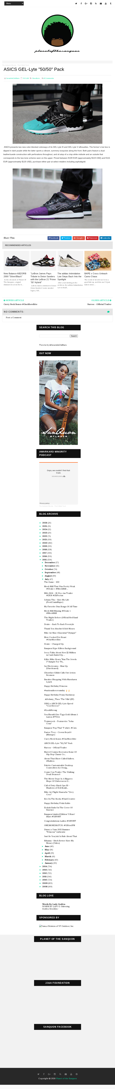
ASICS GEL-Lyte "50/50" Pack (58, 743)
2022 (45, 536)
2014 (45, 866)
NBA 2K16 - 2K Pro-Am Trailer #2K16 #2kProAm (58, 594)
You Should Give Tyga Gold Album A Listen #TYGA (61, 715)
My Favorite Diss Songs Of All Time (60, 606)
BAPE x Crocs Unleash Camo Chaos (95, 275)
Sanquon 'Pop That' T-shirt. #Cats (60, 728)
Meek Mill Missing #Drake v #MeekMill (57, 612)
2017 (44, 553)
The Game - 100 (51, 582)
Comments (49, 78)
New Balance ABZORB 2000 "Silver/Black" (15, 275)
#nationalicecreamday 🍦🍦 (57, 690)
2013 (44, 870)
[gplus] (86, 3)
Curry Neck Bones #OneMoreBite (60, 739)
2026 (45, 522)
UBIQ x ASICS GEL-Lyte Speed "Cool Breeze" (58, 704)
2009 (45, 883)
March (48, 856)
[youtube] (106, 3)
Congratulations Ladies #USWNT (60, 821)
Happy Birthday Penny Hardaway (59, 695)
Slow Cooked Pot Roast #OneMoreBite (55, 638)
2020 (45, 543)
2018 (44, 549)
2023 (45, 532)
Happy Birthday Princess (55, 686)
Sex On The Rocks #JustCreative (59, 799)
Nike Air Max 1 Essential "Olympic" (60, 633)
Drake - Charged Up (54, 644)
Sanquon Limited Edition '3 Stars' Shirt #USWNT (59, 815)
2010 (45, 880)
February (49, 860)
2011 (44, 876)
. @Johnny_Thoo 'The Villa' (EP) (59, 699)
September (51, 572)
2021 (44, 539)
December (50, 562)
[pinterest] (77, 1074)
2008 (45, 886)
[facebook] (81, 3)
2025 (45, 526)
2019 (45, 546)
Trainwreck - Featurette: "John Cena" (58, 722)
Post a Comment (13, 317)
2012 (44, 873)
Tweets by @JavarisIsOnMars (53, 345)
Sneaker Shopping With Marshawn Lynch (60, 680)
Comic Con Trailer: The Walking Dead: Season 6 (59, 773)
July (47, 579)
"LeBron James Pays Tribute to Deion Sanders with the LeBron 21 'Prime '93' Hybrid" (43, 278)
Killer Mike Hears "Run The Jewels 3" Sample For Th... (60, 660)
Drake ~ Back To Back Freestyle (59, 624)
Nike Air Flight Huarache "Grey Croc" (59, 793)
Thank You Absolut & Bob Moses (59, 628)
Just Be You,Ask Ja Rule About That (60, 836)
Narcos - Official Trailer (55, 747)
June (47, 846)
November (50, 566)
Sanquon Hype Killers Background (60, 648)
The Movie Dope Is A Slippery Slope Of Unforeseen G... (58, 779)
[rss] (96, 3)
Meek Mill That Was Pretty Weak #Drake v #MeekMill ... (59, 587)
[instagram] (91, 3)
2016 (45, 556)
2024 (45, 529)
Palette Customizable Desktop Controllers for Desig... (58, 766)
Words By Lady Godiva (53, 904)
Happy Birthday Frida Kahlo (57, 803)
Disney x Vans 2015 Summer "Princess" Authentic (57, 830)
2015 (44, 559)
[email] (101, 3)
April (47, 853)
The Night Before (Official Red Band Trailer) (61, 618)
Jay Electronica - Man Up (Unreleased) (56, 667)
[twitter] (76, 3)
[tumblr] (111, 3)
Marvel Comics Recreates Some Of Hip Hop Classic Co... (60, 753)
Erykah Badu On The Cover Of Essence (58, 808)
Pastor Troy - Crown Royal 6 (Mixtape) (57, 733)
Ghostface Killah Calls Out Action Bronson (59, 673)
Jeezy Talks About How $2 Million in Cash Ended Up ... (60, 653)
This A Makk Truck (23, 65)
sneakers (36, 78)
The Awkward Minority (9, 65)
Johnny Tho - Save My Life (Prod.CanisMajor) (56, 600)
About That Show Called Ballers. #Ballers (59, 759)
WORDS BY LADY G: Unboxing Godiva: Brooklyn (56, 907)
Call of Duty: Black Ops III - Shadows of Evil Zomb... (57, 786)
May (47, 849)
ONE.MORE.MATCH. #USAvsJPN (59, 825)
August (48, 576)
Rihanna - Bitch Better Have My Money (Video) (59, 841)
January (49, 863)
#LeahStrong (50, 710)
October (49, 569)
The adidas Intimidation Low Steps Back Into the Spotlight (69, 276)
